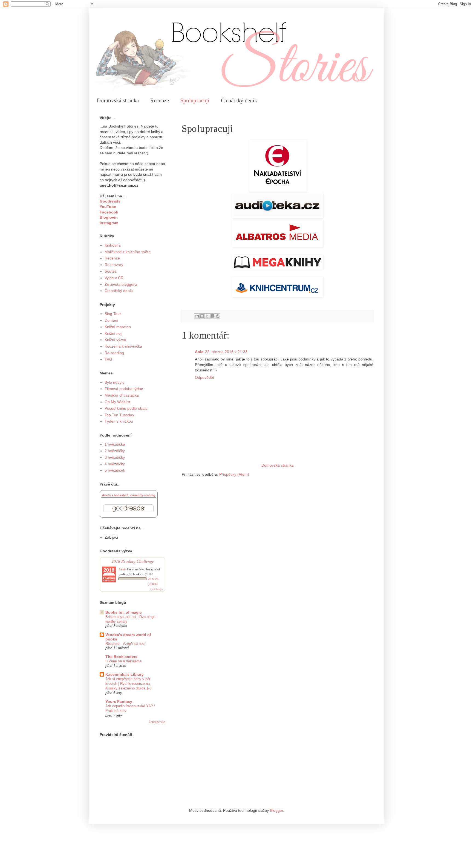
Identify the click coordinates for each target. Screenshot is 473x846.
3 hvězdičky (115, 457)
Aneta (122, 569)
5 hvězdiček (115, 470)
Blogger (276, 810)
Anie (199, 352)
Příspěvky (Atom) (234, 474)
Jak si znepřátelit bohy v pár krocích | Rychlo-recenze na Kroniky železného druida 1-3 (128, 684)
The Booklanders (121, 656)
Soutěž (111, 271)
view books (156, 589)
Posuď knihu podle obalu (126, 408)
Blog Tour (113, 313)
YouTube (108, 206)
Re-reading (114, 353)
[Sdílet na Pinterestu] (217, 316)
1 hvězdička (115, 444)
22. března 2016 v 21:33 (226, 352)
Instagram (109, 223)
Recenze (159, 100)
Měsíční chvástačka (122, 395)
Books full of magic (123, 612)
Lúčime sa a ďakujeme (123, 661)
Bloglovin (109, 217)
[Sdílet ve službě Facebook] (212, 316)
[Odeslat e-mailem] (197, 316)
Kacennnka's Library (124, 674)
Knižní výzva (115, 339)
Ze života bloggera (121, 284)
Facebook (109, 212)
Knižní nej (113, 333)
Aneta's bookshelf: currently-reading (128, 495)
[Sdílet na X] (207, 316)
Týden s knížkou (119, 421)
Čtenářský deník (239, 100)
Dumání (111, 320)
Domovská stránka (118, 100)
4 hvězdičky (115, 464)
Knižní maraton (118, 327)
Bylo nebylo (115, 382)
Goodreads (110, 201)
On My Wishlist (117, 402)
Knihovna (113, 245)
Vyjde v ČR (114, 278)
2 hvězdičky (115, 451)
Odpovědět (204, 377)
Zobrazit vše (157, 722)
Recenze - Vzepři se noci (125, 644)
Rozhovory (114, 264)
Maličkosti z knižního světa (128, 252)
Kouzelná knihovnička (123, 346)
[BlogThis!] (202, 316)
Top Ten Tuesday (119, 415)
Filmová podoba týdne (124, 388)
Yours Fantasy (118, 701)
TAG (108, 359)
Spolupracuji (194, 100)
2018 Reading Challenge (132, 561)
